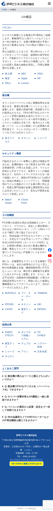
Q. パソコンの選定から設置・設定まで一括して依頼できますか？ (26, 408)
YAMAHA (42, 293)
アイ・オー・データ (26, 296)
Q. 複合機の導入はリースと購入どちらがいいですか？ (26, 378)
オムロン (9, 356)
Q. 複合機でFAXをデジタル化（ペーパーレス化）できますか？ (26, 388)
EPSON (9, 304)
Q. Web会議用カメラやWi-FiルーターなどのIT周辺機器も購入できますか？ (25, 418)
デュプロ (26, 343)
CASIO (8, 309)
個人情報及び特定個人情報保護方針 (26, 460)
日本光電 (42, 351)
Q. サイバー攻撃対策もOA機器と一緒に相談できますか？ (25, 398)
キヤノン (26, 138)
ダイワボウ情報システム (26, 335)
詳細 (28, 450)
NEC (23, 73)
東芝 (7, 78)
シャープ (42, 138)
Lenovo (25, 83)
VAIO (40, 73)
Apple (24, 78)
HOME (4, 10)
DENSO (41, 309)
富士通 (8, 73)
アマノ (24, 351)
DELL (8, 83)
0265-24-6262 (29, 456)
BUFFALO (10, 293)
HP (39, 78)
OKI (39, 304)
